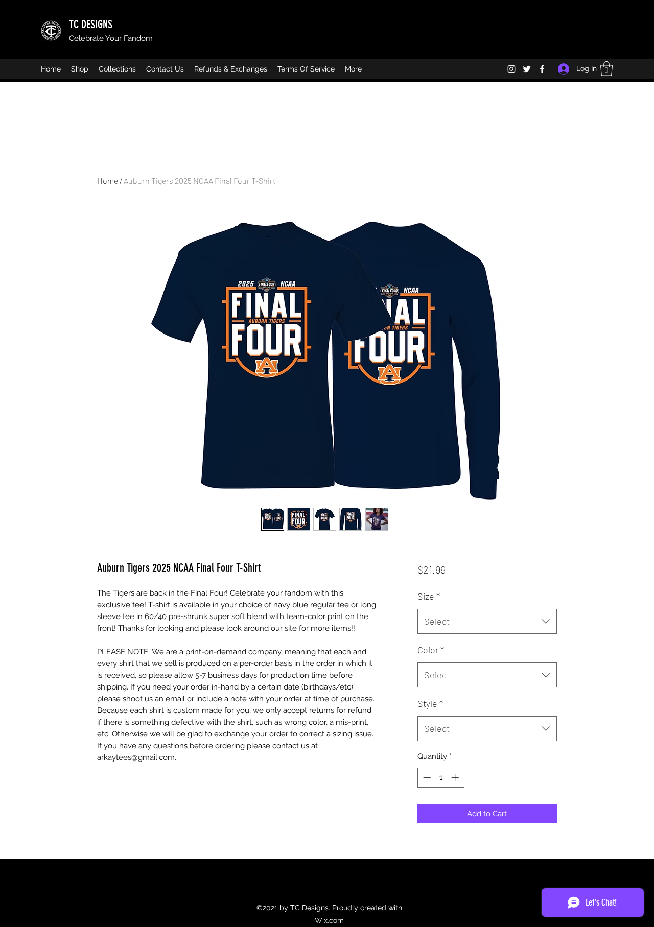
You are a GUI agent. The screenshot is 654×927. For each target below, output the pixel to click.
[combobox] (487, 621)
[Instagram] (511, 69)
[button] (606, 68)
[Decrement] (426, 777)
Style (430, 703)
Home (107, 180)
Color (430, 649)
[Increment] (456, 777)
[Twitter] (527, 69)
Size (428, 596)
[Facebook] (542, 69)
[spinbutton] (440, 777)
